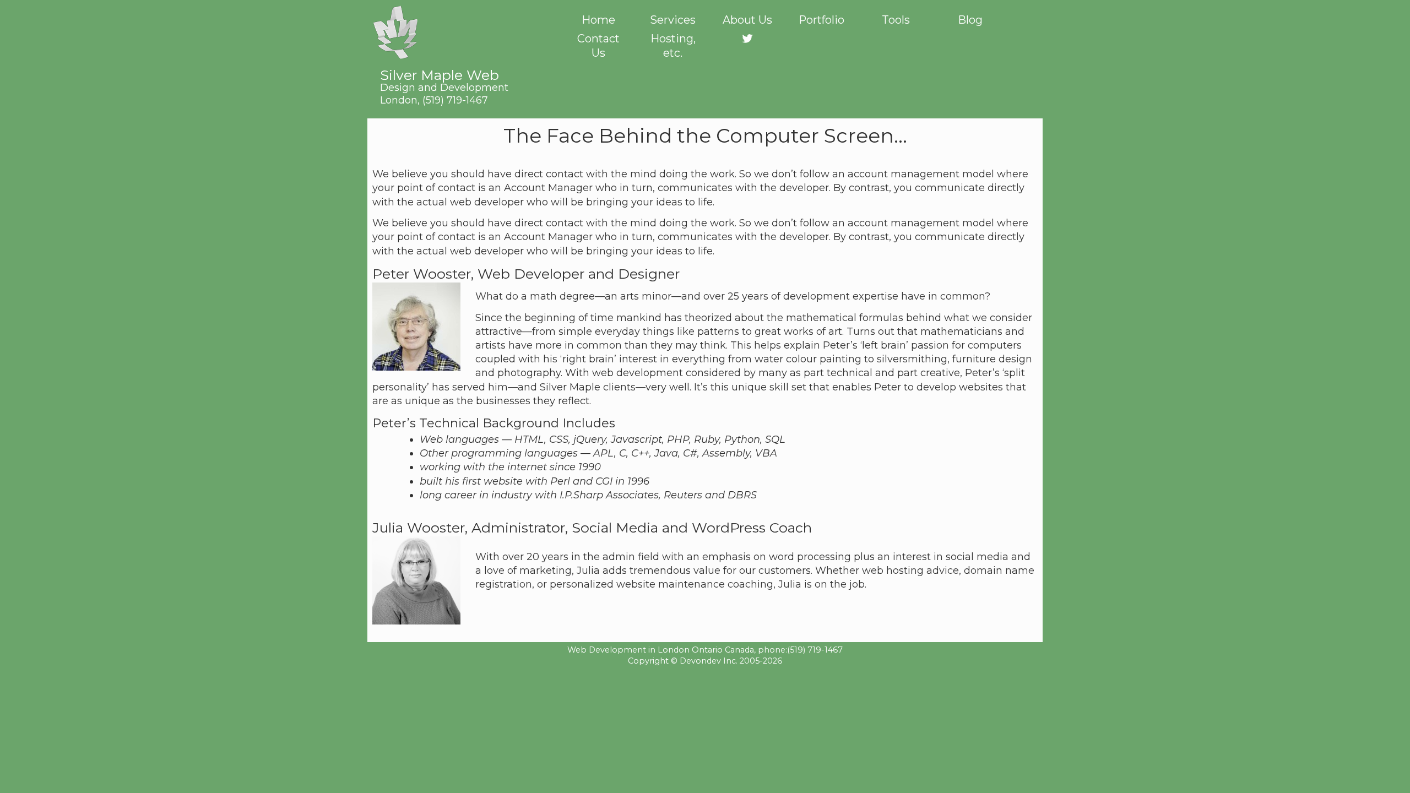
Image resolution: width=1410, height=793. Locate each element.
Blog (970, 19)
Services (673, 19)
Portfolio (821, 19)
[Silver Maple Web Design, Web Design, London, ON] (705, 682)
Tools (896, 19)
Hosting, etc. (673, 45)
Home (598, 19)
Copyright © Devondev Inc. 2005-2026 (705, 661)
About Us (747, 19)
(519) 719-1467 (455, 100)
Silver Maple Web (444, 80)
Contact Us (598, 45)
